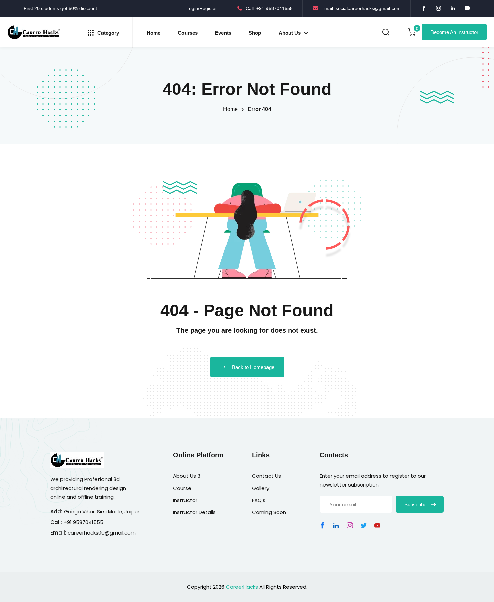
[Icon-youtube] (377, 525)
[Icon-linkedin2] (336, 525)
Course (182, 488)
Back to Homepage (253, 367)
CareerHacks (242, 586)
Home (153, 33)
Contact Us (266, 475)
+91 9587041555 (84, 522)
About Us (290, 33)
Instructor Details (194, 512)
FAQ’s (258, 500)
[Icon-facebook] (322, 525)
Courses (188, 33)
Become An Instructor (454, 32)
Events (223, 33)
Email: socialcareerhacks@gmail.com (361, 8)
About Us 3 (186, 475)
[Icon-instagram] (350, 525)
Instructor (185, 500)
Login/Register (201, 8)
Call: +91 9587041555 (269, 8)
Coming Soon (269, 512)
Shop (255, 33)
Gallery (260, 488)
